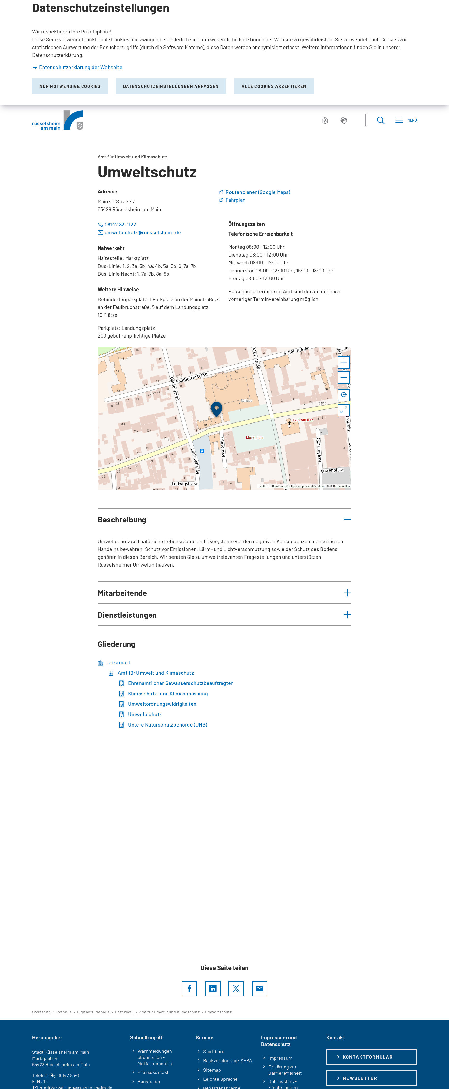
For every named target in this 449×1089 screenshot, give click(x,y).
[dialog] (224, 52)
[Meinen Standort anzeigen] (344, 395)
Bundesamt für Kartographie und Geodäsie (298, 486)
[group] (225, 418)
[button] (344, 362)
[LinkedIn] (213, 988)
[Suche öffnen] (380, 120)
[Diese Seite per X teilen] (236, 988)
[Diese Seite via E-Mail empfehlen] (259, 988)
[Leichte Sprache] (325, 120)
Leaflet (263, 486)
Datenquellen (341, 486)
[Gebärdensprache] (344, 120)
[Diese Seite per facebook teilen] (189, 988)
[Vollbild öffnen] (344, 410)
